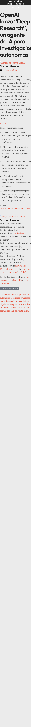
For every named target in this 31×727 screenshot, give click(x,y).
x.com (3, 123)
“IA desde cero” (20, 233)
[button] (28, 2)
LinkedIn (17, 280)
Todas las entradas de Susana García (10, 288)
